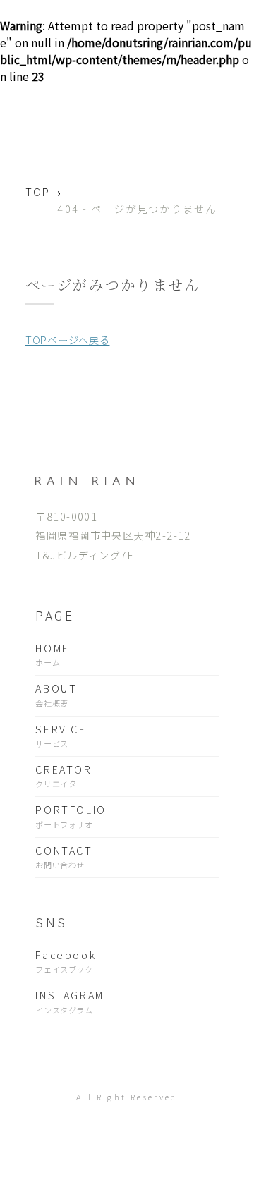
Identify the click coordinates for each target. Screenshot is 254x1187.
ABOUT (56, 694)
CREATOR (63, 775)
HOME (52, 654)
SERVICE (60, 735)
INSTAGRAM (69, 1001)
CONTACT (63, 856)
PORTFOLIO (70, 815)
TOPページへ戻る (67, 339)
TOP (37, 191)
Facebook (65, 961)
